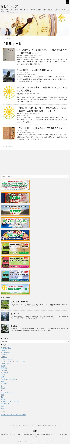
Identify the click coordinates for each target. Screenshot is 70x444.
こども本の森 (21, 74)
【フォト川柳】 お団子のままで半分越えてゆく (40, 128)
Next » (11, 146)
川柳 (26, 130)
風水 (2, 406)
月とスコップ (10, 6)
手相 (2, 381)
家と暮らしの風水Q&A (48, 425)
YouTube (3, 350)
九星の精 (4, 368)
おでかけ (4, 355)
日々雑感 (31, 55)
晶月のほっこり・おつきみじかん (13, 415)
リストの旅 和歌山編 (19, 302)
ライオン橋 (27, 74)
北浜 (31, 74)
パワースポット (6, 363)
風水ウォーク (5, 408)
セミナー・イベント (36, 425)
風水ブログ (26, 425)
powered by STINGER (48, 441)
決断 (22, 115)
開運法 (3, 399)
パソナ (19, 132)
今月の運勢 (4, 372)
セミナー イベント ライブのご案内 (13, 361)
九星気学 (4, 370)
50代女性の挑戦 (6, 348)
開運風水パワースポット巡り (10, 401)
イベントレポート (6, 359)
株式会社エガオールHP (15, 425)
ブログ (3, 366)
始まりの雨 (15, 314)
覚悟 (27, 115)
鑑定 (2, 397)
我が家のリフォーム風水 (9, 379)
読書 (2, 395)
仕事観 (26, 55)
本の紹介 (4, 388)
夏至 (25, 132)
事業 (24, 57)
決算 (33, 57)
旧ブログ (57, 425)
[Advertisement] (13, 163)
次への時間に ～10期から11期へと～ (34, 70)
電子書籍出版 (5, 404)
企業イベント (28, 57)
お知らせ (27, 113)
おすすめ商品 (5, 352)
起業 (35, 57)
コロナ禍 (20, 57)
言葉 (33, 132)
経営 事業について (38, 55)
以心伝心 (14, 326)
